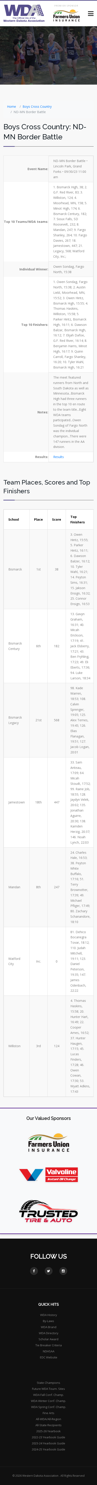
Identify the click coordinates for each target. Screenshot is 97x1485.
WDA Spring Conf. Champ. (48, 1407)
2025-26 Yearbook (48, 1431)
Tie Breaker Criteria (48, 1345)
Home (11, 106)
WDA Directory (48, 1333)
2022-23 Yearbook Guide (48, 1437)
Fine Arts (48, 1413)
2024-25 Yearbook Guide (48, 1449)
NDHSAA (48, 1351)
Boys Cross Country (37, 106)
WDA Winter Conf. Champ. (48, 1401)
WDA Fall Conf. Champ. (48, 1395)
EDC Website (48, 1357)
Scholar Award (48, 1339)
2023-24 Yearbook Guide (48, 1443)
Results (58, 457)
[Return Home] (24, 13)
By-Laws (48, 1321)
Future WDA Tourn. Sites (48, 1389)
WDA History (48, 1315)
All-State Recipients (48, 1425)
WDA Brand (48, 1327)
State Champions (48, 1383)
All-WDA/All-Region (48, 1419)
